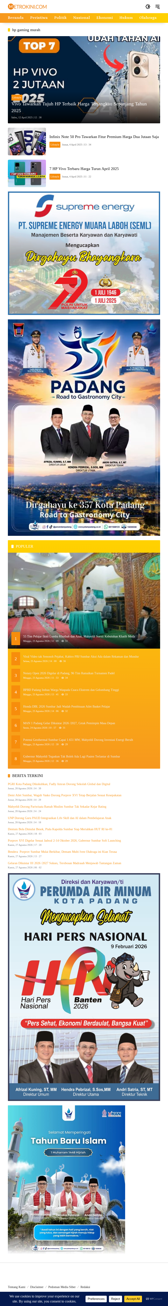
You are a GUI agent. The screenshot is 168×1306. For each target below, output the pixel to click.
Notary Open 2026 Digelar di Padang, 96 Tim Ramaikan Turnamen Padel (69, 673)
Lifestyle (16, 97)
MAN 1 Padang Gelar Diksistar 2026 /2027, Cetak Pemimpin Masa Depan (69, 723)
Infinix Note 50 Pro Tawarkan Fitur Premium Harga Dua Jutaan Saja (104, 136)
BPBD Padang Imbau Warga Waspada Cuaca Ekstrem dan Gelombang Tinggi (71, 690)
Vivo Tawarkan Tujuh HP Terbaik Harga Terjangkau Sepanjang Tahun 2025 (79, 107)
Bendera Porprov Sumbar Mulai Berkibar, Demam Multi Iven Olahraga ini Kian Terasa (63, 851)
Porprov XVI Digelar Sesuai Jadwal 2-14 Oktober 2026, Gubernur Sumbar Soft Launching (64, 840)
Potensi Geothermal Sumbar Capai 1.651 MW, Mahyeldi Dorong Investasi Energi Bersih (78, 739)
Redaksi (85, 1287)
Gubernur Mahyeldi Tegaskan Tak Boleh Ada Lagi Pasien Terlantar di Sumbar (71, 756)
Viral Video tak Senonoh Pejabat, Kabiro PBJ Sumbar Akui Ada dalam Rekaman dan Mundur (81, 656)
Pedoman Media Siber (62, 1287)
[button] (147, 6)
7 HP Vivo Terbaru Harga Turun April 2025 (84, 168)
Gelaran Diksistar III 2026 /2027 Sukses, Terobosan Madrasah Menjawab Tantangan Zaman (65, 863)
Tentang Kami (16, 1287)
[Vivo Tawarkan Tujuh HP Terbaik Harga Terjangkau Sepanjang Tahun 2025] (84, 79)
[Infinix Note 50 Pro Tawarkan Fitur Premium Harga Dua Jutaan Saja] (27, 141)
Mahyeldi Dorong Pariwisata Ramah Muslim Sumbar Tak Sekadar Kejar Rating (57, 806)
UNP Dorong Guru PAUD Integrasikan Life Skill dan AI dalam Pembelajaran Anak (59, 818)
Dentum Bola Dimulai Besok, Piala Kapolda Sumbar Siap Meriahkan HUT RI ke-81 (60, 829)
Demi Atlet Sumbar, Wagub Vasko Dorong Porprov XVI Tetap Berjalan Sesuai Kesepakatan (64, 795)
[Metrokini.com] (27, 6)
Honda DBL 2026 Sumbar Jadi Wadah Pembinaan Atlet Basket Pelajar (66, 706)
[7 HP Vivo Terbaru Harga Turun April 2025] (27, 173)
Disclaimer (37, 1287)
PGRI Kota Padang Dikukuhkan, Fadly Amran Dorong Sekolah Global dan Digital (59, 784)
